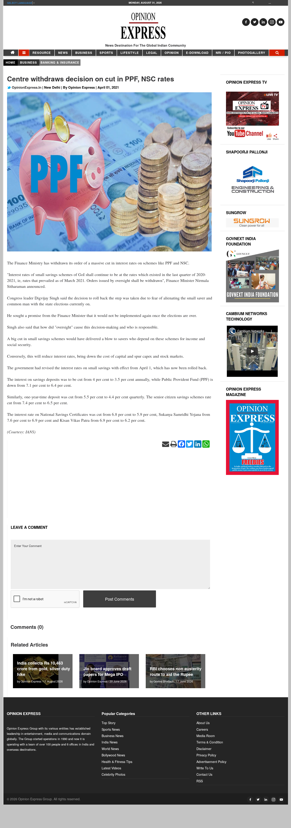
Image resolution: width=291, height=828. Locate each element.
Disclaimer (203, 748)
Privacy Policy (206, 755)
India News (110, 742)
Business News (112, 735)
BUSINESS (83, 52)
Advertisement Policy (211, 761)
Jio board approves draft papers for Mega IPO (107, 671)
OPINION (172, 52)
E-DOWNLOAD (197, 52)
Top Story (108, 722)
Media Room (205, 735)
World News (110, 748)
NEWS (63, 52)
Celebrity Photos (113, 774)
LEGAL (151, 52)
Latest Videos (111, 768)
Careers (202, 729)
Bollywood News (113, 755)
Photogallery (251, 52)
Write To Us (204, 768)
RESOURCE (42, 52)
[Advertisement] (110, 486)
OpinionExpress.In (26, 87)
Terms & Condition (209, 742)
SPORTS (106, 52)
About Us (203, 722)
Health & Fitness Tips (117, 761)
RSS (199, 781)
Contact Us (204, 774)
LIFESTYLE (129, 52)
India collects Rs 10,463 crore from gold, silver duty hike (43, 668)
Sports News (111, 729)
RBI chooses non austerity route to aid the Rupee (175, 671)
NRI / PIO (223, 52)
